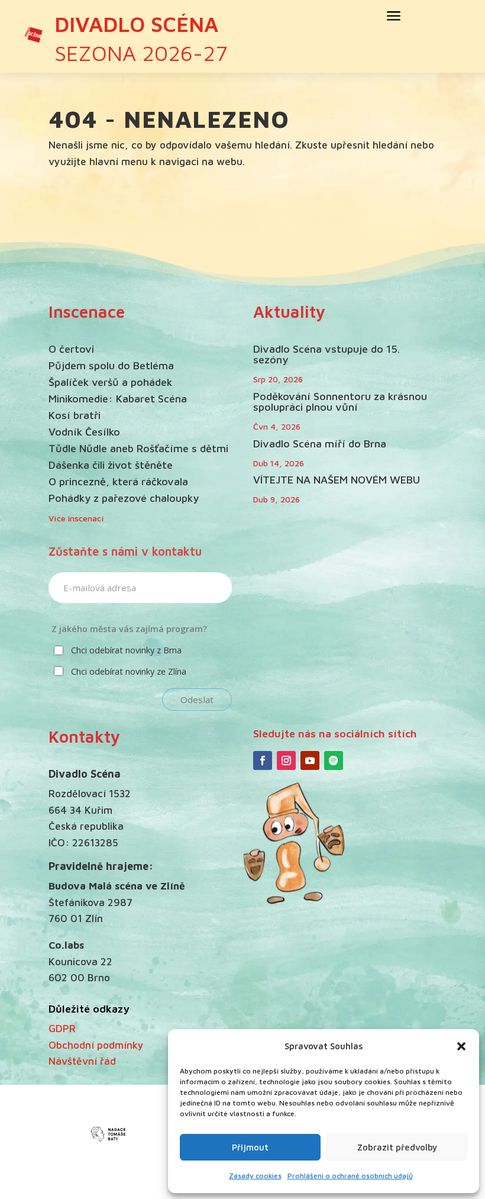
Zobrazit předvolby (397, 1147)
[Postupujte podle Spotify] (333, 760)
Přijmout (250, 1147)
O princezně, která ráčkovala (118, 481)
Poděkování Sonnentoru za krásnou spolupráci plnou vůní (340, 401)
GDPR (62, 1028)
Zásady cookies (255, 1175)
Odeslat (197, 699)
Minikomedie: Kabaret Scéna (117, 398)
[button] (461, 1046)
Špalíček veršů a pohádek (110, 382)
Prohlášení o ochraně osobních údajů (350, 1175)
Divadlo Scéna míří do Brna (319, 443)
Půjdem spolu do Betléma (111, 365)
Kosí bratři (74, 415)
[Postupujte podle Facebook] (262, 760)
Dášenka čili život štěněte (110, 465)
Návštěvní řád (82, 1061)
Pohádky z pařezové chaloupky (123, 498)
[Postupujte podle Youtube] (309, 760)
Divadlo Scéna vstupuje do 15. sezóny (326, 354)
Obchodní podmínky (96, 1045)
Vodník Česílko (84, 432)
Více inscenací (76, 518)
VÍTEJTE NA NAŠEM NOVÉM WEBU (336, 479)
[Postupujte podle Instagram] (286, 760)
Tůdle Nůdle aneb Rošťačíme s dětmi (138, 448)
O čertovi (71, 349)
